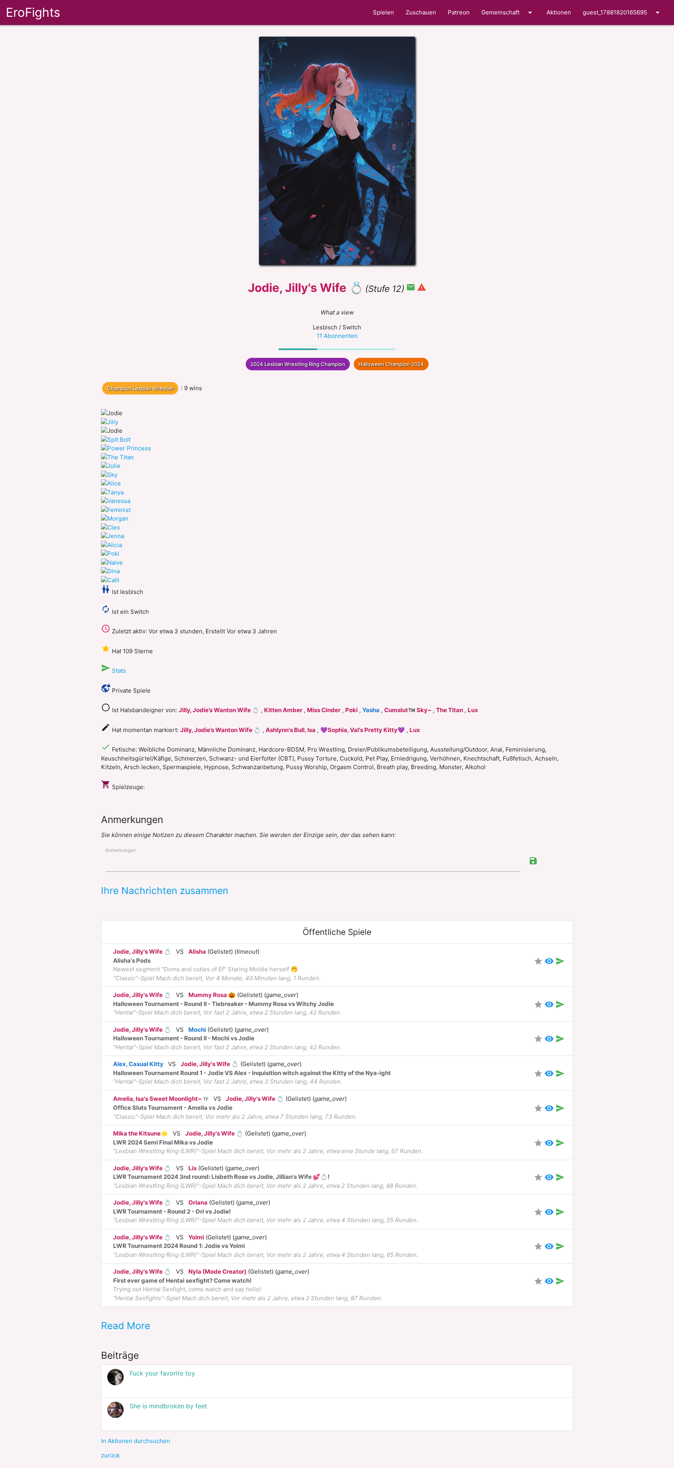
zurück (110, 1455)
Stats (119, 670)
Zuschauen (421, 12)
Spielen (383, 12)
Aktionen (558, 12)
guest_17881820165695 (622, 12)
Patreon (459, 12)
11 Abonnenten (337, 335)
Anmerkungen (120, 850)
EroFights (33, 12)
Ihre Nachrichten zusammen (164, 890)
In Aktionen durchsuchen (135, 1441)
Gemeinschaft (508, 12)
